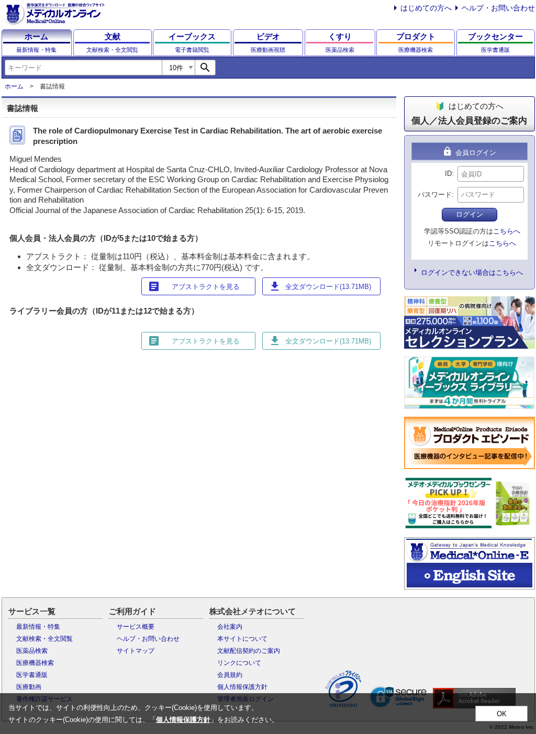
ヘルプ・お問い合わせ (498, 8)
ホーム (14, 86)
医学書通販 (32, 675)
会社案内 (229, 626)
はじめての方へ (426, 8)
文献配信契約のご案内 (248, 650)
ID (448, 173)
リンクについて (239, 662)
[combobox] (83, 67)
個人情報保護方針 (242, 687)
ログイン (469, 214)
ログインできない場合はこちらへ (472, 272)
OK (502, 714)
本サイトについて (242, 638)
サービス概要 (135, 626)
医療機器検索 (35, 662)
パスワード (435, 194)
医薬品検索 (32, 650)
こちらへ (506, 231)
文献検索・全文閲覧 (44, 638)
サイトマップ (135, 650)
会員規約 (229, 675)
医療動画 (28, 687)
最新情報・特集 (38, 626)
